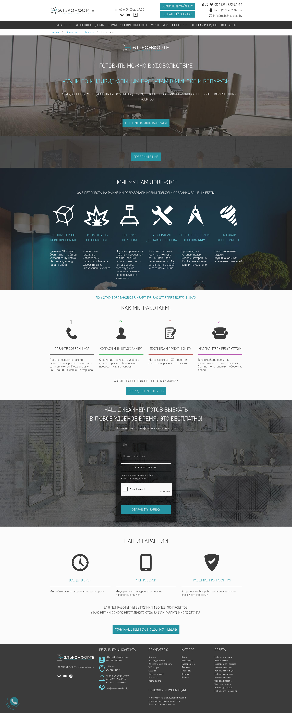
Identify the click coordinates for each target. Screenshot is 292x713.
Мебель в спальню (223, 674)
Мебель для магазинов (225, 691)
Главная (54, 32)
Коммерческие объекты (127, 25)
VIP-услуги (159, 25)
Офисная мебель (223, 680)
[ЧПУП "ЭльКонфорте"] (72, 10)
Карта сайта (155, 680)
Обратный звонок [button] (177, 14)
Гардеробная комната (225, 664)
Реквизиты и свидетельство (162, 704)
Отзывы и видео (204, 25)
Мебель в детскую (223, 667)
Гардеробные (188, 664)
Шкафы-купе (221, 660)
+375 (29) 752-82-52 (116, 682)
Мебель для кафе (223, 687)
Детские (185, 667)
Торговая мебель (222, 684)
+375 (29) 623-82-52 (116, 679)
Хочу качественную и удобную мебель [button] (146, 629)
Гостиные (186, 670)
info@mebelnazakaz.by (117, 688)
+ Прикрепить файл (146, 467)
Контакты (229, 25)
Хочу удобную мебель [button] (146, 391)
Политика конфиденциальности (164, 701)
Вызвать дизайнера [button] (177, 6)
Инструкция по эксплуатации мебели (167, 697)
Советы (178, 25)
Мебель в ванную (222, 677)
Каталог (61, 25)
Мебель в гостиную (224, 670)
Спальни (185, 674)
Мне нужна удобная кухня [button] (146, 123)
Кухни (184, 657)
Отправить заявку (146, 509)
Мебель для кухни (223, 657)
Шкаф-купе (187, 660)
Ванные (185, 677)
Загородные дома (89, 25)
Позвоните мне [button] (146, 157)
